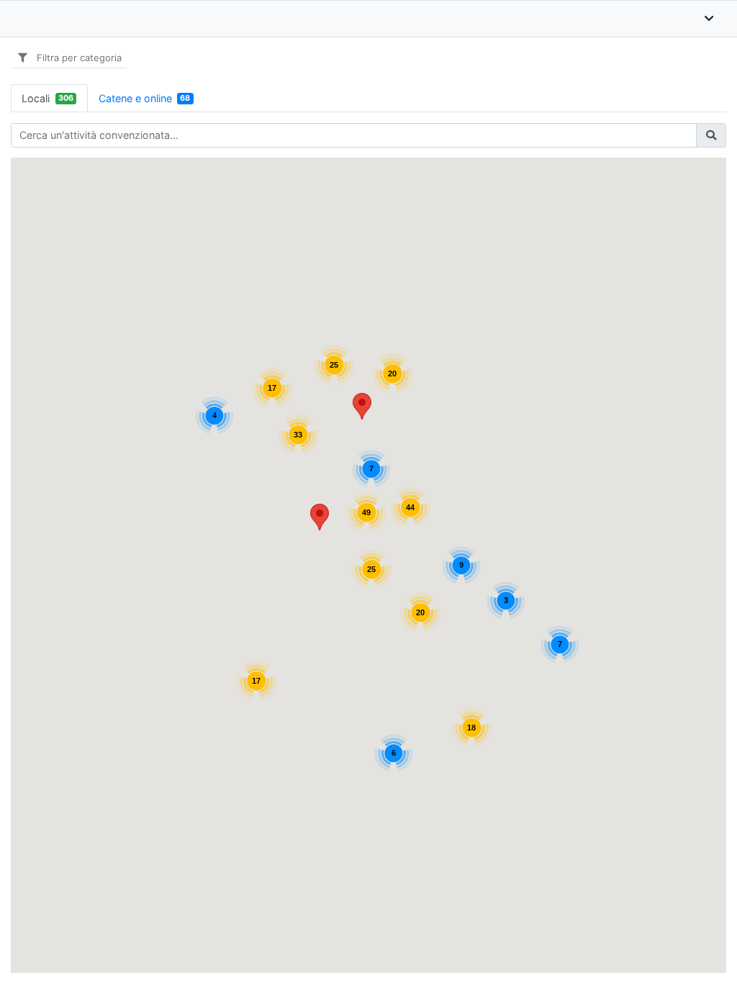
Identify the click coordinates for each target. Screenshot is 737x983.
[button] (319, 517)
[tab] (49, 98)
